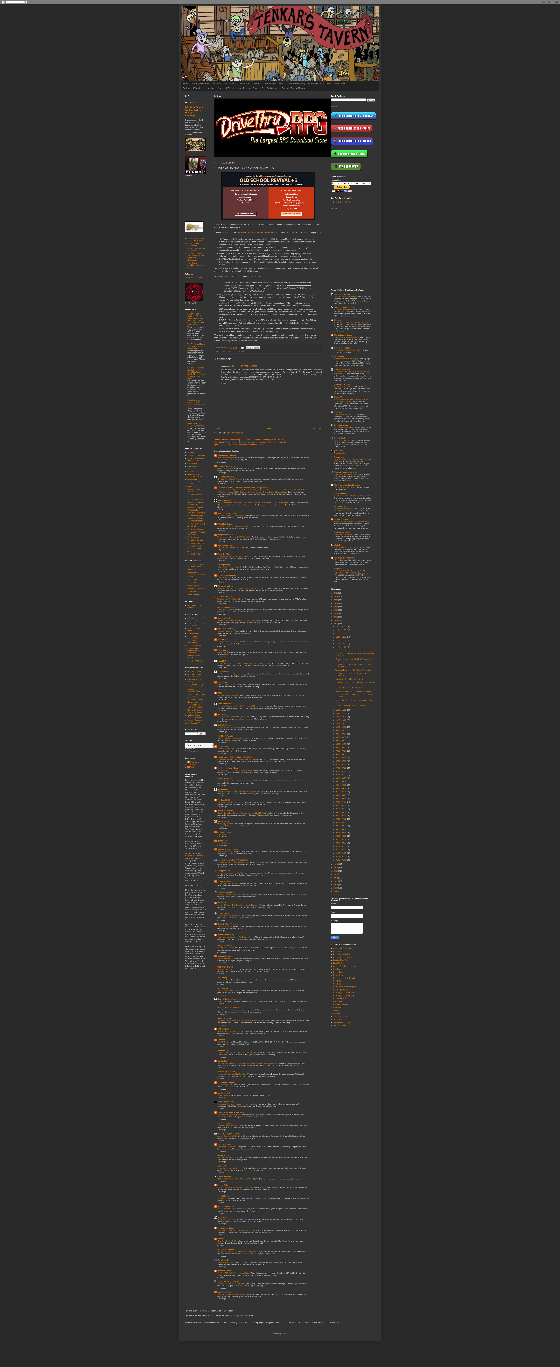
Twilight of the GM (224, 946)
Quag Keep (222, 841)
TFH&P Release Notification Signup (346, 496)
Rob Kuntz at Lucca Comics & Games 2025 (233, 862)
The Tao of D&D (223, 800)
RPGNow (280, 440)
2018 (336, 620)
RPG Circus (338, 1002)
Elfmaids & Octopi (224, 524)
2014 (336, 871)
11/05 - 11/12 (341, 710)
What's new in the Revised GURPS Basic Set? (234, 537)
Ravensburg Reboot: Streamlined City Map (232, 1104)
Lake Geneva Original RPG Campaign (232, 860)
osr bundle (242, 351)
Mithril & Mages (193, 595)
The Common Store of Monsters (229, 674)
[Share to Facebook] (255, 347)
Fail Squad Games (224, 1123)
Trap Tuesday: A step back (227, 1147)
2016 (336, 864)
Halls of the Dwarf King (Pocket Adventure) (196, 711)
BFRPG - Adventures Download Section (195, 459)
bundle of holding (227, 351)
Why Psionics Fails (224, 577)
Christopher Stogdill (195, 763)
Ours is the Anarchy (224, 468)
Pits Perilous (222, 640)
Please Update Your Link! (226, 1209)
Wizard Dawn (192, 592)
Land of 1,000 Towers (195, 500)
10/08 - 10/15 (341, 724)
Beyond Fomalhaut (225, 500)
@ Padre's (338, 451)
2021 (336, 610)
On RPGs (337, 981)
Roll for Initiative (339, 999)
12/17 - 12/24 (341, 634)
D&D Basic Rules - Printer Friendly (194, 675)
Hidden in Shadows (225, 811)
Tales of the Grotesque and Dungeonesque (196, 514)
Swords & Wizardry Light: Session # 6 (231, 1294)
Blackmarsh (192, 463)
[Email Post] (242, 348)
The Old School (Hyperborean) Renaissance (233, 717)
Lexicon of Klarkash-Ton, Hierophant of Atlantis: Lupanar (237, 905)
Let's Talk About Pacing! (226, 1157)
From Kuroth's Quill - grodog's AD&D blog (234, 757)
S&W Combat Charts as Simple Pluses (195, 566)
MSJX (219, 693)
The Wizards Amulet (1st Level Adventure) (195, 701)
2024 (336, 600)
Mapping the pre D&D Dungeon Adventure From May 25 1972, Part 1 (241, 813)
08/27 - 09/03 (341, 744)
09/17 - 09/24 (341, 734)
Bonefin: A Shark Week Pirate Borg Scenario (196, 239)
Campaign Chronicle (225, 1102)
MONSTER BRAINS (225, 967)
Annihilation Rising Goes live (227, 1125)
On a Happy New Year (225, 824)
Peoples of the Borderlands (193, 245)
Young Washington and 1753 (227, 695)
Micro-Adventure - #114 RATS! (228, 727)
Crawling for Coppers (226, 1083)
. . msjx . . (338, 412)
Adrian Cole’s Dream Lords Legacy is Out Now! (351, 322)
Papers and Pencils (225, 779)
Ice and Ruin (222, 747)
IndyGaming (222, 978)
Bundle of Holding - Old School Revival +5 (352, 706)
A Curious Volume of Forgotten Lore (195, 619)
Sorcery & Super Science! (228, 849)
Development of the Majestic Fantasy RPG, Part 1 (235, 556)
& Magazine (192, 580)
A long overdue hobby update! (228, 883)
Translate (194, 752)
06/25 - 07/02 (341, 775)
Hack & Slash (223, 821)
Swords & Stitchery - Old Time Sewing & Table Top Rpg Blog (242, 488)
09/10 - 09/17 (341, 737)
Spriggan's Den (223, 871)
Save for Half (338, 1008)
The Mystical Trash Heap (227, 768)
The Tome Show (339, 1026)
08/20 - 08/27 (341, 747)
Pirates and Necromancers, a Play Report (232, 937)
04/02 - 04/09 (341, 816)
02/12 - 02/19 (341, 840)
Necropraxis (222, 988)
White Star (245, 83)
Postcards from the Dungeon (344, 987)
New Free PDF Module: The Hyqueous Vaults (233, 1273)
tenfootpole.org (223, 565)
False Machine (223, 672)
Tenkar (193, 767)
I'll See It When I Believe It (227, 924)
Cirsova (337, 320)
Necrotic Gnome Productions (229, 999)
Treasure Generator (195, 720)
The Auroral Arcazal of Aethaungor (196, 525)
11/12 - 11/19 (341, 651)
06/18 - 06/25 (341, 778)
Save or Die (338, 1011)
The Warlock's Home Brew (228, 1281)
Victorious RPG (223, 913)
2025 (336, 596)
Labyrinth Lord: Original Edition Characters (193, 651)
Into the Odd (222, 682)
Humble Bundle (224, 442)
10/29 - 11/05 (341, 713)
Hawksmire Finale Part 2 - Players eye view (233, 526)
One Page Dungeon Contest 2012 (195, 509)
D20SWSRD (192, 570)
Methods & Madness (225, 629)
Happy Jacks (338, 972)
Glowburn (337, 969)
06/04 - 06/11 (341, 785)
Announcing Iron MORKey (343, 309)
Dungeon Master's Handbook (344, 957)
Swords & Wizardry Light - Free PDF (304, 83)
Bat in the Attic (223, 554)
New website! (222, 1198)
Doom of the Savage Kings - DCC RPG (195, 475)
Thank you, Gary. (340, 453)
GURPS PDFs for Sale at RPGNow (349, 688)
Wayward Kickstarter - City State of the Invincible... (355, 670)
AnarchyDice (222, 1166)
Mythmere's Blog (341, 519)
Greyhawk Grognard (225, 607)
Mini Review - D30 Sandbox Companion (195, 425)
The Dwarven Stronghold (344, 558)
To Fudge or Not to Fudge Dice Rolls (347, 474)
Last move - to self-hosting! (227, 958)
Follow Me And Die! (225, 597)
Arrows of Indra (193, 633)
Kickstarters (230, 83)
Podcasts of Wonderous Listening (198, 88)
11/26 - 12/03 (341, 644)
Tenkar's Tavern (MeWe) (293, 88)
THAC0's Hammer (340, 1020)
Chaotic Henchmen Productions (230, 1112)
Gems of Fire (192, 487)
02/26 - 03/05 (341, 833)
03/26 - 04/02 (341, 819)
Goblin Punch (222, 789)
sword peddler (340, 494)
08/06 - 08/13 (341, 754)
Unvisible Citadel (224, 1271)
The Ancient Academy (195, 521)
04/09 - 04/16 (341, 812)
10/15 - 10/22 (341, 720)
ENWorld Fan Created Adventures (196, 696)
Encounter (191, 583)
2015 (336, 868)
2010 (336, 885)
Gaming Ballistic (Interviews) (344, 966)
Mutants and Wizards (225, 851)
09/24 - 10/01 (341, 730)
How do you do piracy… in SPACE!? (230, 873)
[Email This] (247, 347)
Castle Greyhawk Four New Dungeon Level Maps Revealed (238, 759)
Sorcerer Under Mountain (344, 307)
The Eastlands (193, 537)
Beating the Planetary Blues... (228, 642)
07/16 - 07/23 (341, 764)
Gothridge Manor (224, 725)
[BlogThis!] (250, 347)
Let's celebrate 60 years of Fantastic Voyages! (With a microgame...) (241, 588)
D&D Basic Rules (194, 672)
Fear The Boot (338, 963)
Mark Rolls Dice (224, 1260)
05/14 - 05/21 (341, 795)
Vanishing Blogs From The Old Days (230, 599)
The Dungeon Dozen (225, 1228)
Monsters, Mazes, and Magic (346, 472)
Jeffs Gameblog (224, 832)
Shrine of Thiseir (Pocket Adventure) (194, 706)
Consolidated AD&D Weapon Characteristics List (234, 770)
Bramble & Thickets (225, 1249)
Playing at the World (225, 892)
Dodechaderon (193, 586)
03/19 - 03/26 (341, 822)
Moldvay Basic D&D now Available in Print (232, 738)
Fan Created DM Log (195, 723)
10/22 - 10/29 (341, 717)
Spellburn (337, 1014)
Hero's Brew (338, 975)
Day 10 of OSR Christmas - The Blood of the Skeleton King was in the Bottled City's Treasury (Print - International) (196, 319)
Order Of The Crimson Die (228, 1008)
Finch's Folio (222, 1185)
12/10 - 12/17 (341, 637)
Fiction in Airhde (223, 1085)
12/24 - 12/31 (341, 630)
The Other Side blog (225, 477)
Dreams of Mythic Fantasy (228, 1134)
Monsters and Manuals (226, 575)
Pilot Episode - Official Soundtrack (196, 250)
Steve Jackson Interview (226, 1010)
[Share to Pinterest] (258, 347)
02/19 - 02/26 (341, 836)
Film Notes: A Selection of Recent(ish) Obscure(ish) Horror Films (240, 706)
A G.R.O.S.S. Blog (224, 1292)
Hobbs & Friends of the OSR (344, 978)
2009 (336, 888)
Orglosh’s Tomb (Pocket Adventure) (194, 716)
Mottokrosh (339, 457)
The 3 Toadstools (224, 650)
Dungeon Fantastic (225, 535)
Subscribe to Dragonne (225, 610)
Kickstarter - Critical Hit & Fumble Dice (350, 679)
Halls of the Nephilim (226, 545)
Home (268, 429)
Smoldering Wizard (225, 736)
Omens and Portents (226, 1018)
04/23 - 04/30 (341, 805)
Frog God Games (270, 88)
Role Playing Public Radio (343, 993)
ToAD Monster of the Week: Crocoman (231, 1031)
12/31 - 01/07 (341, 627)
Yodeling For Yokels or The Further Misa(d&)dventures (237, 1251)
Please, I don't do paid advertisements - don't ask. (235, 1187)
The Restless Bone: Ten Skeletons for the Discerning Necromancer (195, 257)
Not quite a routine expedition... (345, 487)
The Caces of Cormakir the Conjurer (196, 533)
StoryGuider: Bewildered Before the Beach (196, 265)
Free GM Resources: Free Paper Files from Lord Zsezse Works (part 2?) (243, 663)
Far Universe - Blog (342, 532)
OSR (235, 351)
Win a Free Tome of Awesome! (345, 534)
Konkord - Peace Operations (227, 684)
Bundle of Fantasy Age (225, 1262)
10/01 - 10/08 (341, 727)
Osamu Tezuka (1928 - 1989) (228, 969)
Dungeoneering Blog (224, 1095)
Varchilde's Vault (224, 881)
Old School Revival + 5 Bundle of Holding (256, 233)
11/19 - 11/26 (341, 647)
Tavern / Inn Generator (196, 589)
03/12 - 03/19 (341, 826)
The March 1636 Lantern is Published (230, 802)
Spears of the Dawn (195, 661)
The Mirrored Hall (194, 546)
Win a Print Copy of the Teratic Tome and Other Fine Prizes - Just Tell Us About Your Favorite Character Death (196, 373)
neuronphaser (223, 1196)
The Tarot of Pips (223, 926)
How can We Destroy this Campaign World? (233, 1230)
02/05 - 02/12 (341, 843)
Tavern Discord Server (336, 83)
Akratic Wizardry (224, 618)
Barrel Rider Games (274, 83)
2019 (336, 617)
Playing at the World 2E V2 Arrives (229, 894)
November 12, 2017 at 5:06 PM (244, 366)
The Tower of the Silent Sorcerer (347, 485)
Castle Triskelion (224, 1177)
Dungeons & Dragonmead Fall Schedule (231, 1074)
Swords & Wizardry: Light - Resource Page (238, 88)
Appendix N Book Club (342, 948)
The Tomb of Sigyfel (195, 554)
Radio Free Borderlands (342, 990)
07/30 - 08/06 (341, 758)
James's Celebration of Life (227, 1136)
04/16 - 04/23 (341, 809)
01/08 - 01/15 (341, 857)
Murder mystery (223, 652)
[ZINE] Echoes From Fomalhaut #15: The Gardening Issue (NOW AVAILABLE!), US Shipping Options (253, 503)
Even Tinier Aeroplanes (225, 458)
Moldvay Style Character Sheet (193, 691)
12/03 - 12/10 (341, 640)
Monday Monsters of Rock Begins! (346, 359)
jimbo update (222, 834)
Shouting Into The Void (226, 455)
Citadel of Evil (192, 471)
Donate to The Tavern (341, 202)
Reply (223, 383)
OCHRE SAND (223, 1042)
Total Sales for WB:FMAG (226, 1219)
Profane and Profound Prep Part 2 (229, 1168)
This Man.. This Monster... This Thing (230, 548)
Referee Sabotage (224, 781)
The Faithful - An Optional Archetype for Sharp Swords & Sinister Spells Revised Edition (248, 1063)
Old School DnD (223, 1093)
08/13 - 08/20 (341, 751)
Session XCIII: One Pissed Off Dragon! (231, 1284)
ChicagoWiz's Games (226, 956)
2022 (336, 607)
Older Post (317, 429)
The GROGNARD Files (342, 1023)
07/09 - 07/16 (341, 768)
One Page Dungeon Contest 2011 (195, 504)
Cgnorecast (337, 951)
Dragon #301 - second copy (227, 843)
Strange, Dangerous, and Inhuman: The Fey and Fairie (237, 1052)
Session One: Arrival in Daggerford (346, 337)
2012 (336, 878)
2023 (336, 603)
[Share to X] (252, 347)
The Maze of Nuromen (196, 543)
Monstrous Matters (225, 586)
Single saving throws (224, 631)
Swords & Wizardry (194, 856)
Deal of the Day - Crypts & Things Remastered (353, 691)
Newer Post (219, 429)
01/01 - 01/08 (341, 860)
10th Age (190, 452)
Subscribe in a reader (193, 278)
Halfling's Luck (223, 1050)
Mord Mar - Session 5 (225, 1241)
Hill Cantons (222, 715)
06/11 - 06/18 (341, 782)
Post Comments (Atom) (234, 433)
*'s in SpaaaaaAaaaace (225, 948)
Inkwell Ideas (339, 357)
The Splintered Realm (343, 335)
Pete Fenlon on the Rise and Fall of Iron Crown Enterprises (238, 620)
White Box (221, 1217)
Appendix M (222, 1040)
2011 (336, 881)
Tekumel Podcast (340, 1017)
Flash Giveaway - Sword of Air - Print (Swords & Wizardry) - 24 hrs (196, 403)
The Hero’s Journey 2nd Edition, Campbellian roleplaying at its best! (241, 1020)
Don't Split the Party (225, 935)
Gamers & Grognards (226, 1072)
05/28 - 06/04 (341, 788)
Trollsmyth (221, 903)
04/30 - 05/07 (341, 802)
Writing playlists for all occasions (229, 915)
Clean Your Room (223, 980)
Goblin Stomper (223, 1155)
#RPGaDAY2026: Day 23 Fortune (229, 479)
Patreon (257, 83)
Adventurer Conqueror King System (196, 624)
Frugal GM (221, 661)
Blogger (285, 1334)
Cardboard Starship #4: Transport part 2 (231, 515)
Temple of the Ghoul (195, 518)
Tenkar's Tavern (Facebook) (196, 83)
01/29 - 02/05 (341, 846)
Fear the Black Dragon (342, 960)
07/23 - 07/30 (341, 761)
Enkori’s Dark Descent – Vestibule (229, 567)
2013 (336, 874)
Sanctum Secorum (340, 1005)
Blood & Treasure (194, 646)
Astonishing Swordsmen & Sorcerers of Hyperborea (192, 639)
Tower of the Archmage (227, 513)
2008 (336, 892)
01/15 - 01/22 (341, 853)
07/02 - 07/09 (341, 771)
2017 (336, 624)
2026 (336, 593)
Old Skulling (222, 1061)
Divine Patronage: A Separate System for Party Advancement (239, 791)
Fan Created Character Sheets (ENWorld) (196, 686)
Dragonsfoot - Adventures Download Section (196, 481)
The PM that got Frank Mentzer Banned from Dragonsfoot (196, 346)
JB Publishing (223, 1029)
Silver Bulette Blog (225, 1144)
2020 (336, 614)
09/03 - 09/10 (341, 741)
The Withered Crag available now (229, 1115)
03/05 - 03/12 (341, 829)
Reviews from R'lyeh (226, 466)
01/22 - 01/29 (341, 850)
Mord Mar (221, 1239)
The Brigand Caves (195, 529)
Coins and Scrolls (224, 704)
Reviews (217, 83)
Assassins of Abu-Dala (196, 455)
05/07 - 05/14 (341, 799)
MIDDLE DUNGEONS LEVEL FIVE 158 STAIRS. (234, 1179)
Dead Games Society (341, 954)
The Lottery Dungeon (195, 540)
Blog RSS (338, 569)
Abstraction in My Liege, (226, 749)
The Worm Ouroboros (225, 990)
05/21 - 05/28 (341, 792)
